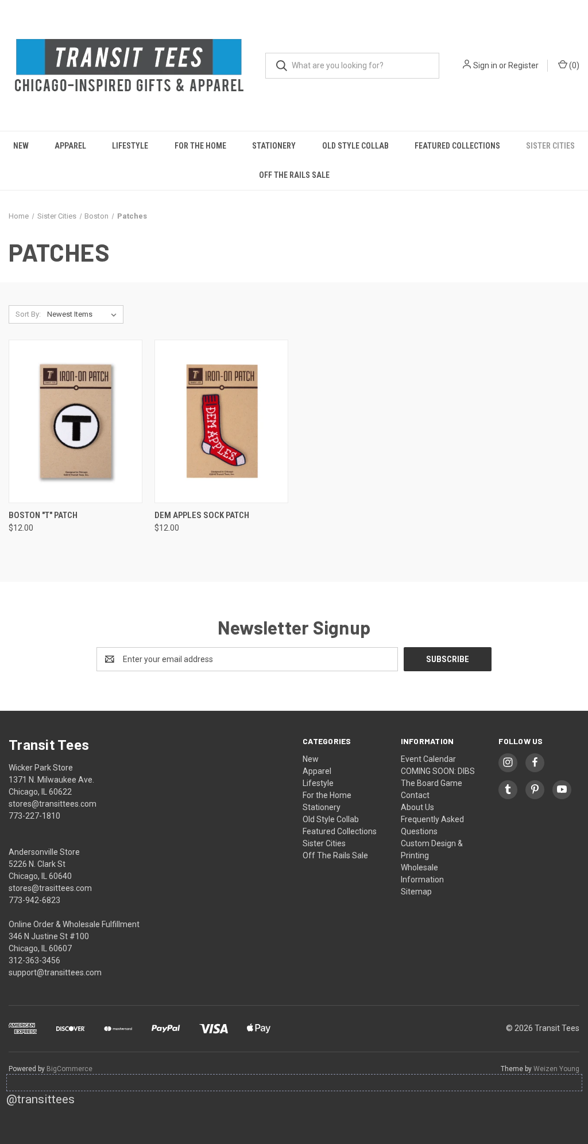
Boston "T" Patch (43, 515)
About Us (417, 807)
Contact (415, 795)
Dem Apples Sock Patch (201, 515)
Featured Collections (457, 145)
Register (523, 65)
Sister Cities (550, 145)
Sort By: (28, 314)
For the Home (200, 145)
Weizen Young (556, 1069)
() (573, 65)
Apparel (70, 145)
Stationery (274, 145)
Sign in (485, 65)
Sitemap (416, 891)
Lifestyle (130, 145)
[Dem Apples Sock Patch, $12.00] (221, 421)
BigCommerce (69, 1069)
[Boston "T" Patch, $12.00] (75, 421)
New (21, 145)
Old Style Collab (355, 145)
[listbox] (84, 314)
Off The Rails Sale (294, 175)
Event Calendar (428, 759)
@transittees (40, 1099)
